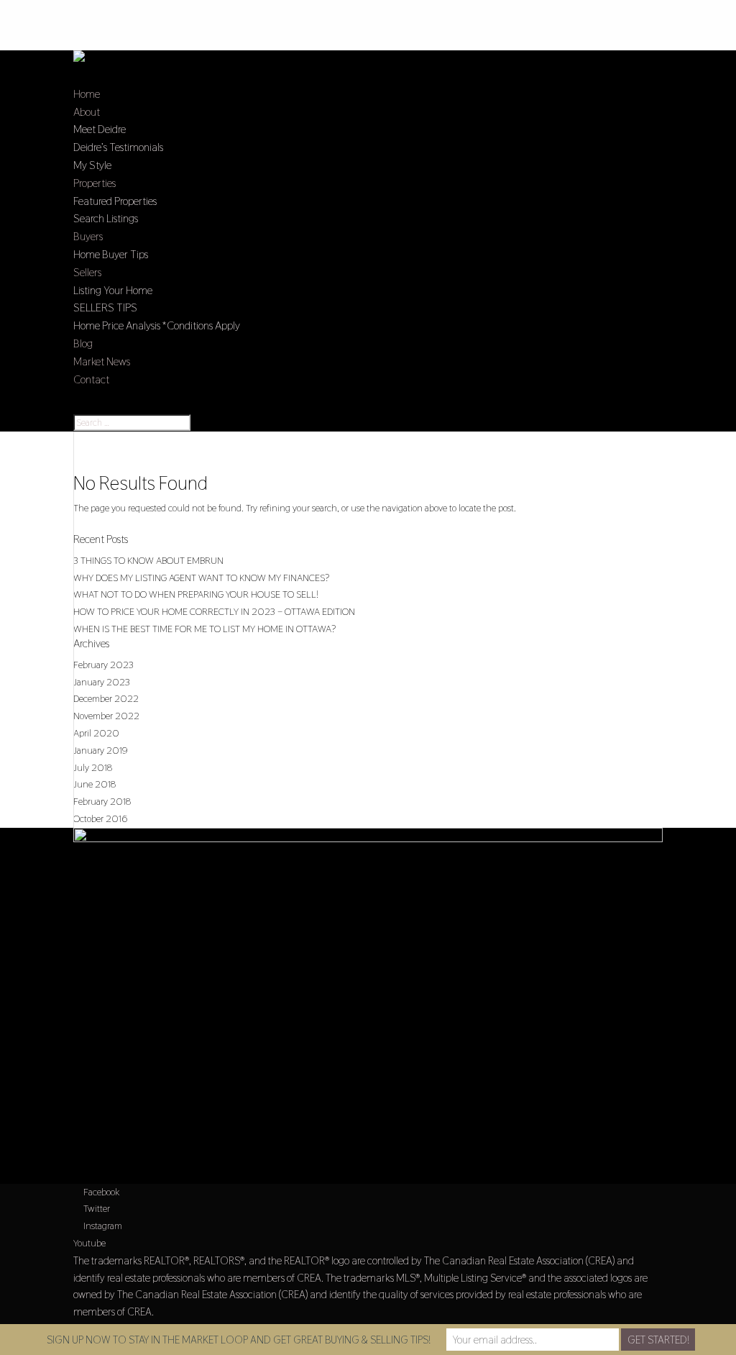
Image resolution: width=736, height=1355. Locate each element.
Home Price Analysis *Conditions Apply (156, 325)
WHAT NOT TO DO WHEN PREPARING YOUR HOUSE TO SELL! (195, 594)
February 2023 (103, 664)
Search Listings (105, 218)
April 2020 (96, 732)
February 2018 (102, 801)
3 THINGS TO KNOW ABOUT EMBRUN (148, 560)
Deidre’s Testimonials (118, 147)
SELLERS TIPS (105, 307)
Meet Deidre (99, 129)
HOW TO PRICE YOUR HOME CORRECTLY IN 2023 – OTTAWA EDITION (214, 611)
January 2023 (101, 681)
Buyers (88, 236)
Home (86, 93)
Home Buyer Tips (110, 254)
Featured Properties (115, 201)
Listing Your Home (112, 290)
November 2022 (106, 715)
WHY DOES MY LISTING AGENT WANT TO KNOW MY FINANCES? (201, 577)
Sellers (87, 272)
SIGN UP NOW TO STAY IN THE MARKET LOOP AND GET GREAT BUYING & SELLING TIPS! (239, 1339)
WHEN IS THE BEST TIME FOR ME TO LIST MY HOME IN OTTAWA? (204, 628)
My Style (92, 165)
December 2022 (106, 698)
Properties (94, 183)
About (86, 111)
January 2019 (100, 750)
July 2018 (92, 767)
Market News (101, 361)
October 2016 (100, 818)
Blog (83, 343)
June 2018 (94, 783)
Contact (91, 379)
